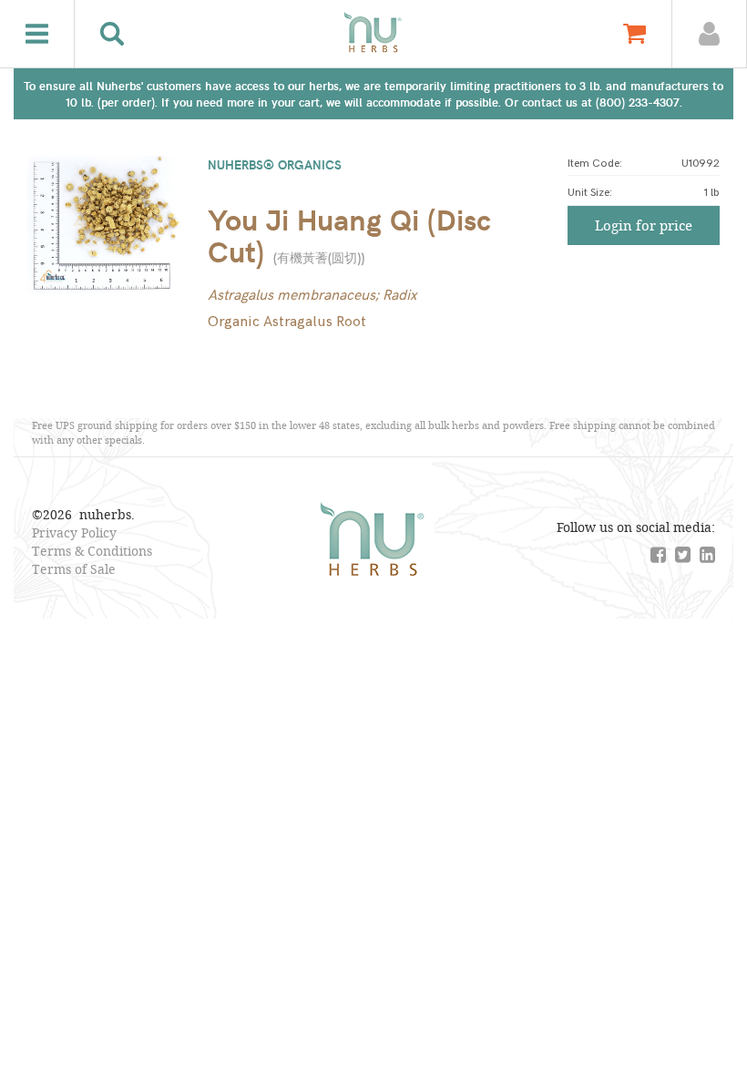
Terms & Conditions (92, 550)
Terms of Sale (74, 569)
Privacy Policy (74, 532)
